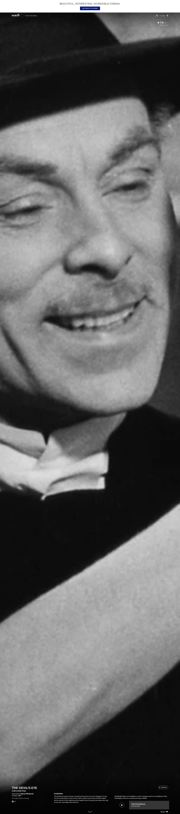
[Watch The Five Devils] (121, 805)
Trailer (164, 787)
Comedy (15, 798)
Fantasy (26, 798)
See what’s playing (90, 8)
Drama (20, 798)
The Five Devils (138, 804)
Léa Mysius (135, 806)
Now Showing (31, 15)
